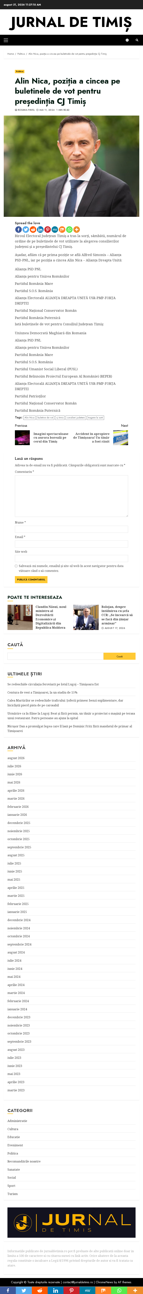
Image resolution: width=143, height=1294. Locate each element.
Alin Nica (29, 417)
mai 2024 (13, 977)
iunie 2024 (14, 969)
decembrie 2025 (18, 823)
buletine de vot (45, 417)
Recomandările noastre (24, 1161)
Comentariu (24, 472)
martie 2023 (16, 1090)
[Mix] (62, 229)
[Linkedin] (40, 229)
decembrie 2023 (18, 1017)
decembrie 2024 (18, 920)
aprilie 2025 (15, 888)
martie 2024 (16, 993)
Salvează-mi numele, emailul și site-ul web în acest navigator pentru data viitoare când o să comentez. (71, 568)
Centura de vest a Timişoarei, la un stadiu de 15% (42, 692)
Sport (11, 1186)
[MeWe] (55, 229)
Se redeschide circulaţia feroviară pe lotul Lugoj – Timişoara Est (53, 684)
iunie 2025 (14, 871)
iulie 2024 (14, 960)
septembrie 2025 (19, 847)
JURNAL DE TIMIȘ (71, 22)
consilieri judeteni (76, 417)
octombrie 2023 (18, 1033)
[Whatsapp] (69, 229)
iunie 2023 (14, 1066)
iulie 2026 (14, 766)
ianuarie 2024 (17, 1009)
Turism (12, 1194)
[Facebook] (18, 229)
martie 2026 (16, 798)
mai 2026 (13, 782)
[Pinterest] (47, 229)
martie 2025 (16, 896)
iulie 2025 (14, 863)
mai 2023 (13, 1074)
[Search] (137, 40)
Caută (15, 644)
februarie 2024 (18, 1001)
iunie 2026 (14, 774)
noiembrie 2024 (18, 928)
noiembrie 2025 (18, 831)
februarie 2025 (18, 904)
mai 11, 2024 (47, 110)
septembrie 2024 (19, 944)
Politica (19, 71)
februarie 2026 (18, 807)
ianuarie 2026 (17, 815)
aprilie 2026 (15, 790)
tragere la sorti (95, 417)
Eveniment (15, 1145)
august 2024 (16, 952)
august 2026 (16, 758)
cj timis (59, 417)
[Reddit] (33, 229)
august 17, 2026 (115, 628)
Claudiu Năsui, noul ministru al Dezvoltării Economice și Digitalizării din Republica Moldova (20, 617)
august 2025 (16, 855)
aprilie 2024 (15, 985)
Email (20, 537)
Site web (21, 552)
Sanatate (13, 1169)
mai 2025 (13, 879)
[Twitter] (26, 229)
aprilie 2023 (15, 1082)
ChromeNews (104, 1282)
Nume (20, 522)
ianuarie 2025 (17, 912)
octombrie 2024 (18, 936)
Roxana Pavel (26, 110)
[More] (76, 229)
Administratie (17, 1121)
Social (11, 1177)
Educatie (13, 1137)
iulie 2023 (14, 1058)
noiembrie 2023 (18, 1025)
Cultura (12, 1129)
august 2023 (16, 1050)
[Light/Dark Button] (129, 40)
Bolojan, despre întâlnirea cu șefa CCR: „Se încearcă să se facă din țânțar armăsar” (86, 617)
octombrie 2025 (18, 839)
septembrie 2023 (19, 1041)
